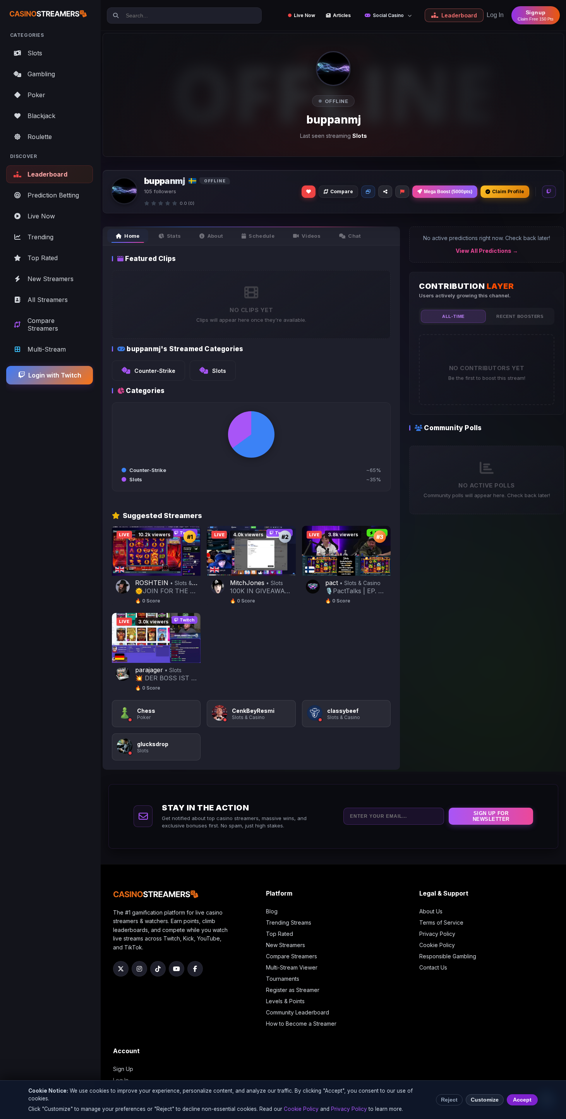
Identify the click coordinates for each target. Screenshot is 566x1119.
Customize (485, 1100)
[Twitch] (549, 191)
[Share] (385, 191)
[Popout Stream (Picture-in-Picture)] (368, 191)
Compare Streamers (291, 956)
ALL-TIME (453, 316)
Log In (495, 15)
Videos (311, 236)
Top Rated (279, 933)
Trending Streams (288, 922)
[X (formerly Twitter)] (121, 969)
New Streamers (285, 945)
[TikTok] (158, 969)
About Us (431, 911)
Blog (272, 911)
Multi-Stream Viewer (291, 967)
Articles (342, 15)
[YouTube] (176, 969)
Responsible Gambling (447, 956)
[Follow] (309, 191)
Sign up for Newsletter (491, 816)
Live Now (304, 15)
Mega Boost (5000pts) (448, 191)
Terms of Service (441, 922)
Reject (449, 1100)
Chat (354, 236)
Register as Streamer (292, 990)
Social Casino (388, 15)
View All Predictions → (487, 250)
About (215, 236)
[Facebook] (195, 969)
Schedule (261, 236)
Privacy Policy (437, 933)
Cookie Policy (437, 945)
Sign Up (123, 1069)
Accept (522, 1100)
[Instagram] (139, 969)
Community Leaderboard (297, 1012)
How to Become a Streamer (301, 1023)
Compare (341, 191)
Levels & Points (285, 1001)
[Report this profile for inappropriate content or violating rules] (402, 191)
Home (131, 236)
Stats (174, 236)
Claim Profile (508, 191)
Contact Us (433, 967)
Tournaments (282, 978)
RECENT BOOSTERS (520, 316)
